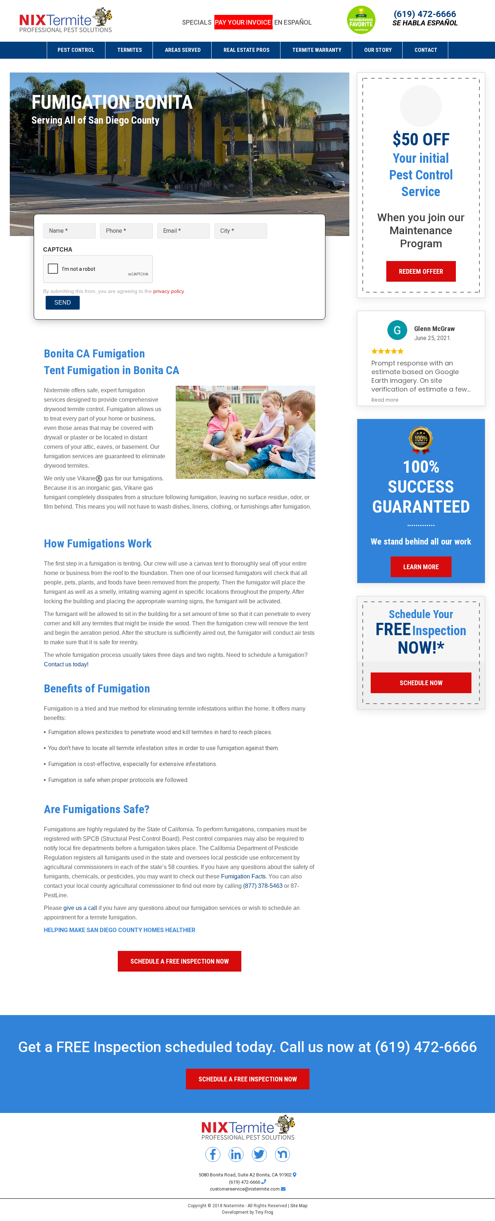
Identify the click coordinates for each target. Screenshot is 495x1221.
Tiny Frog (264, 1212)
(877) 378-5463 (263, 886)
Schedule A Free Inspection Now (248, 1079)
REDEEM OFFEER (421, 271)
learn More (421, 567)
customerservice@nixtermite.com (245, 1189)
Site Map (298, 1205)
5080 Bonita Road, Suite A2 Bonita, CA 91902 (246, 1174)
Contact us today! (66, 664)
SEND (62, 302)
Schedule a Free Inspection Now (179, 961)
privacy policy (168, 291)
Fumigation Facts (243, 876)
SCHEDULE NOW (421, 683)
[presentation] (98, 269)
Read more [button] (385, 400)
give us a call (80, 908)
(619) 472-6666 (425, 14)
